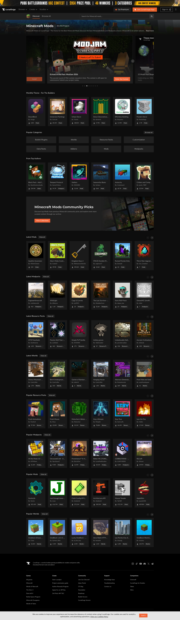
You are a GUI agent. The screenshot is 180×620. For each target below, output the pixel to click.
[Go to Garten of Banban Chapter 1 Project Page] (79, 374)
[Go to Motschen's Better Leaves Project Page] (79, 413)
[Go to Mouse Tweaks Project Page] (122, 492)
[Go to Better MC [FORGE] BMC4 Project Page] (100, 453)
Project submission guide (60, 583)
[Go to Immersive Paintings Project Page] (57, 111)
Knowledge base (109, 579)
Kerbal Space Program (33, 597)
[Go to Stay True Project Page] (122, 413)
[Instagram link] (132, 563)
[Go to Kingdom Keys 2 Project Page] (79, 255)
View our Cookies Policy (99, 617)
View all (42, 237)
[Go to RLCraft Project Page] (144, 453)
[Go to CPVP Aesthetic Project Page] (35, 334)
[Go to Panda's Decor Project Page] (144, 111)
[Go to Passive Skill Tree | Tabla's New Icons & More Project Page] (57, 334)
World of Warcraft (32, 586)
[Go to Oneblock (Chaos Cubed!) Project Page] (35, 532)
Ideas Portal (82, 583)
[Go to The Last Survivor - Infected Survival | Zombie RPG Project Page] (100, 295)
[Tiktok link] (136, 563)
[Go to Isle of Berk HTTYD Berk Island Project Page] (100, 532)
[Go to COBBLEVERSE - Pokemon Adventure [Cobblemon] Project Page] (122, 453)
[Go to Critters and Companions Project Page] (144, 177)
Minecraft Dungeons (32, 600)
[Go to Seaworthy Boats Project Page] (100, 177)
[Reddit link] (152, 563)
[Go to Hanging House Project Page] (100, 374)
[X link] (148, 563)
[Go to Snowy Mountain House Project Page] (35, 374)
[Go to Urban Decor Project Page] (79, 111)
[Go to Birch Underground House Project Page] (57, 374)
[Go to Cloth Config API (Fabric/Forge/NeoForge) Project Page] (79, 492)
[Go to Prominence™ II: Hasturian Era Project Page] (79, 453)
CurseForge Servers (84, 600)
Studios (43, 9)
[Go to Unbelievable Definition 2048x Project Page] (122, 334)
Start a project (56, 579)
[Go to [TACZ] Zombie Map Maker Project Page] (100, 255)
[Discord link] (144, 563)
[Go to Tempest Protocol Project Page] (57, 177)
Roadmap (81, 593)
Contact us (107, 586)
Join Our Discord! (84, 579)
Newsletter (81, 590)
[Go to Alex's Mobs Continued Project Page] (57, 255)
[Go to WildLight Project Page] (57, 295)
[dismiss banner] (176, 3)
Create (32, 9)
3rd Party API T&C (58, 593)
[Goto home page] (9, 10)
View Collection (116, 79)
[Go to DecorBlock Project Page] (35, 111)
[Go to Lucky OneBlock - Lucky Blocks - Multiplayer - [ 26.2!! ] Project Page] (79, 532)
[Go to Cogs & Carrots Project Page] (79, 295)
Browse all (148, 132)
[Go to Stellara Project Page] (79, 177)
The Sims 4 (29, 590)
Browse (22, 9)
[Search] (152, 16)
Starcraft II (29, 593)
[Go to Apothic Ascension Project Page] (35, 255)
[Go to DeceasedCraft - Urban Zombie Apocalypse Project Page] (57, 453)
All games (29, 579)
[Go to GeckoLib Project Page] (35, 492)
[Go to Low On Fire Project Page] (144, 413)
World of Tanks (31, 603)
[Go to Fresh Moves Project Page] (57, 413)
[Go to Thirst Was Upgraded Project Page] (144, 255)
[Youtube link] (140, 563)
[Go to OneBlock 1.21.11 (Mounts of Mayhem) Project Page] (57, 532)
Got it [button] (143, 615)
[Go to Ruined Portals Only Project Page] (122, 255)
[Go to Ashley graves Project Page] (100, 334)
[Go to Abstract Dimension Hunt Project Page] (122, 374)
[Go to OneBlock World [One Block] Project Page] (144, 532)
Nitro (132, 590)
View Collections (42, 220)
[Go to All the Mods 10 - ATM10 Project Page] (35, 453)
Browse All (46, 16)
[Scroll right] (152, 237)
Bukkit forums (82, 597)
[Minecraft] (28, 16)
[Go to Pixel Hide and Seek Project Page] (144, 374)
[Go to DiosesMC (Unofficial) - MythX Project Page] (144, 295)
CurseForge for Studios (137, 583)
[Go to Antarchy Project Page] (122, 177)
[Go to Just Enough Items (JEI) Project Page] (57, 492)
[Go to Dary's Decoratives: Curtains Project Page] (100, 111)
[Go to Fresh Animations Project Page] (35, 413)
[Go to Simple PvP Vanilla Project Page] (79, 334)
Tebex (132, 586)
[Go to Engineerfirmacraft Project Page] (35, 295)
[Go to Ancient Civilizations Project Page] (144, 334)
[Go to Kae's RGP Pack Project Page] (122, 295)
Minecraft (29, 583)
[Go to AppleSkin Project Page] (144, 492)
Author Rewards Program (60, 586)
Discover (36, 16)
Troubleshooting (109, 583)
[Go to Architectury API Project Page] (100, 492)
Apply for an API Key (59, 590)
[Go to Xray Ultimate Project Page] (100, 413)
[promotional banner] (90, 3)
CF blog (80, 586)
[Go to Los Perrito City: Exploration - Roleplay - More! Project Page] (122, 532)
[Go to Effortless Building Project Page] (122, 111)
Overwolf (133, 579)
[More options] (176, 9)
